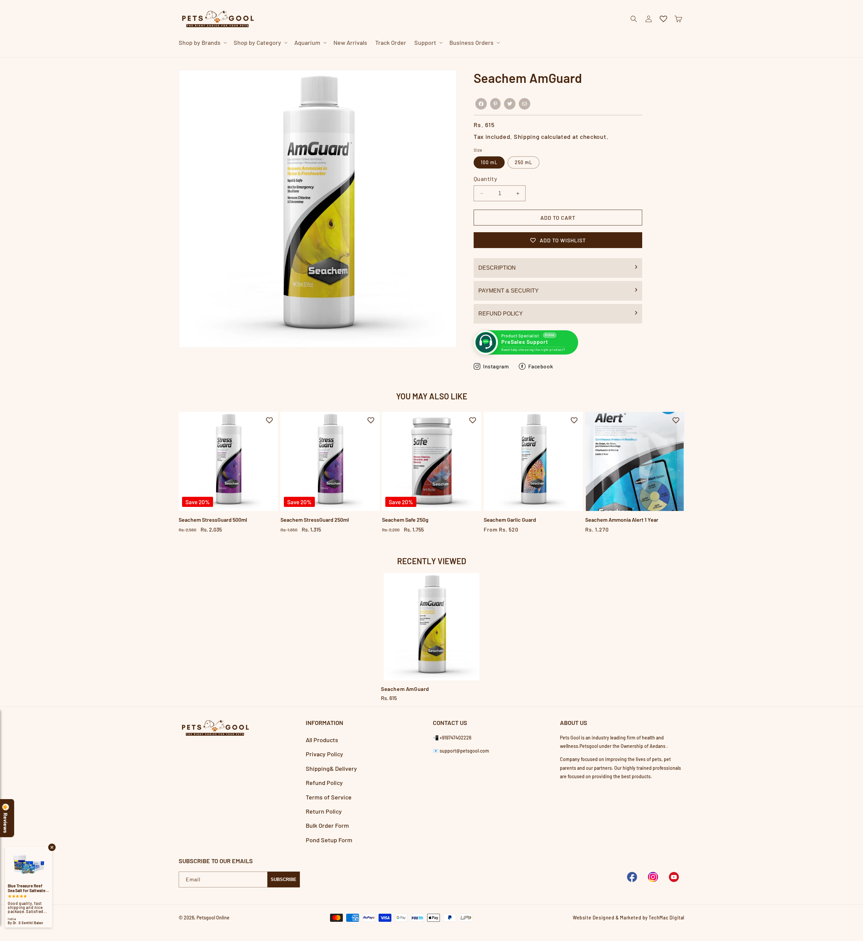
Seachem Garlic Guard (510, 519)
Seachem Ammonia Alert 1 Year (621, 519)
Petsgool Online (213, 917)
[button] (202, 43)
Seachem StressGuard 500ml (213, 519)
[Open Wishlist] (663, 18)
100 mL (489, 162)
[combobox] (423, 57)
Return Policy (324, 811)
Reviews (5, 823)
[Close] (557, 57)
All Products (322, 739)
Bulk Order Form (327, 825)
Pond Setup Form (329, 840)
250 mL (523, 162)
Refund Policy (500, 313)
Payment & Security (508, 291)
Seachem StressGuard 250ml (314, 519)
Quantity (485, 178)
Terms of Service (329, 797)
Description (497, 268)
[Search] (540, 57)
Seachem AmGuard (405, 689)
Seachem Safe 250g (405, 519)
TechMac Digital (666, 917)
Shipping (527, 136)
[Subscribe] (283, 879)
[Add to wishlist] (269, 420)
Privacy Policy (324, 754)
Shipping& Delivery (331, 768)
